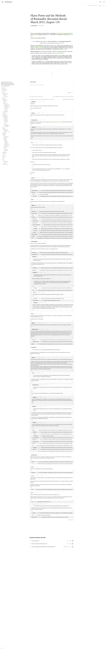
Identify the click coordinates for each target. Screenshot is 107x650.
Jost (32, 142)
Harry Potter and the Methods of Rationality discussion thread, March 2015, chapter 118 (7, 84)
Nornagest (35, 302)
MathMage (33, 101)
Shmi (32, 199)
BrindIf (33, 323)
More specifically (59, 53)
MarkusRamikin (34, 120)
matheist (33, 113)
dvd (67, 543)
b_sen (32, 475)
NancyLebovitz (34, 455)
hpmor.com (53, 45)
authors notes (38, 46)
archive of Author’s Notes (37, 48)
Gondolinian (34, 25)
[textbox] (51, 86)
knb (32, 492)
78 (5, 648)
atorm (32, 467)
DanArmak (34, 256)
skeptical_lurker (35, 329)
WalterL (33, 205)
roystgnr (34, 397)
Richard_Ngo (66, 546)
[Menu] (2, 1)
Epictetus (34, 406)
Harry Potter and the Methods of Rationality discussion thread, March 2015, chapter (49, 19)
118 (31, 35)
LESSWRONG (8, 2)
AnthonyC (34, 127)
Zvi (67, 540)
